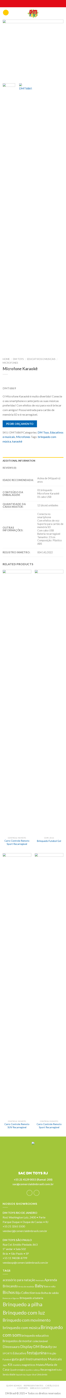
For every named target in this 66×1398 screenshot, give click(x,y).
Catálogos (52, 1385)
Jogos (5, 1365)
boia (38, 1292)
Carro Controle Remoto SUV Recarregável (16, 1126)
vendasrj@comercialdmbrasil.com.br (25, 1231)
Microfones (10, 362)
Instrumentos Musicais (44, 1359)
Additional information (19, 460)
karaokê (17, 441)
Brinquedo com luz (24, 1312)
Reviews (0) (9, 467)
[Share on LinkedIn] (47, 447)
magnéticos (28, 1364)
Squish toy (21, 1374)
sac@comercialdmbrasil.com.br (33, 1184)
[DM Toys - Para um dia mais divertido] (33, 13)
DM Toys (18, 359)
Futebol (7, 1359)
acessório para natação (19, 1280)
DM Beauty (42, 1346)
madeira (17, 1365)
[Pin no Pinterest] (33, 447)
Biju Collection (25, 1293)
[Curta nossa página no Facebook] (29, 1193)
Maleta (40, 1364)
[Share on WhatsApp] (6, 447)
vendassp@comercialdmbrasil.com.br (25, 1262)
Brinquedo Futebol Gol (49, 841)
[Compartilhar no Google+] (40, 447)
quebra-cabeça (33, 1370)
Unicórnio (42, 1374)
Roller (59, 1369)
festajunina (37, 1352)
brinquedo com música (21, 1327)
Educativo (19, 1353)
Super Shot (31, 1374)
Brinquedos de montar (17, 1341)
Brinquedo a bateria (31, 1298)
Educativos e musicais (41, 359)
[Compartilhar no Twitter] (20, 447)
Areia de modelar (26, 1286)
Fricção (51, 1353)
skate (12, 1374)
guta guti (18, 1359)
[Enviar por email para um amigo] (26, 447)
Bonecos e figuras (11, 1298)
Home (6, 359)
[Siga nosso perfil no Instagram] (36, 1193)
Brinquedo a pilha (22, 1304)
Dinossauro (11, 1347)
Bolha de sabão (50, 1292)
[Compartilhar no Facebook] (13, 447)
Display (26, 1346)
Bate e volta (49, 1286)
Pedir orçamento (20, 423)
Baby (39, 1285)
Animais (40, 1280)
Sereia (6, 1374)
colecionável (40, 1341)
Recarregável (48, 1369)
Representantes (33, 1385)
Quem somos (14, 1385)
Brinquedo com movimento (27, 1320)
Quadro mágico (17, 1369)
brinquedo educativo (35, 1335)
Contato (22, 1388)
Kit (10, 1364)
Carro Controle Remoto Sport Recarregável (16, 842)
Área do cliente (40, 1388)
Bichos (9, 1292)
